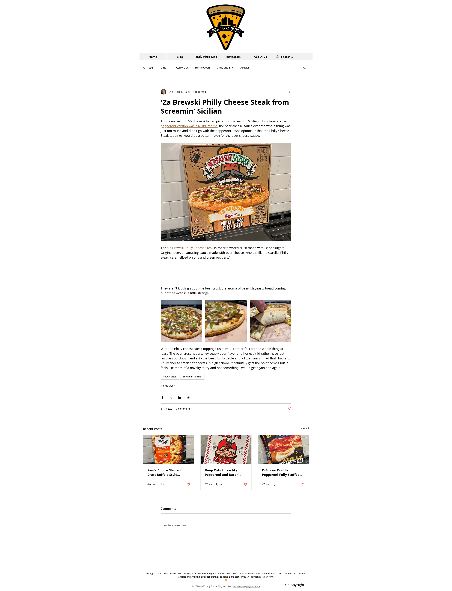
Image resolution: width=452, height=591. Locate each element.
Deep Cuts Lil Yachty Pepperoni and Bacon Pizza (222, 472)
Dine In (164, 67)
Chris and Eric (225, 67)
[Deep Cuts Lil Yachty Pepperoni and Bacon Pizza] (226, 449)
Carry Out (182, 67)
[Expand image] (181, 320)
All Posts (148, 67)
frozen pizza (170, 376)
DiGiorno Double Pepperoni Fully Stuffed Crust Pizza (280, 472)
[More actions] (289, 92)
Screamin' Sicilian (192, 376)
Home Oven (202, 67)
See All (305, 428)
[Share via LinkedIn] (179, 397)
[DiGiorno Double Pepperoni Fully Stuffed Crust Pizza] (283, 449)
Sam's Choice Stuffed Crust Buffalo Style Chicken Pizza (164, 472)
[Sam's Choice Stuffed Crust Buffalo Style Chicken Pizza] (168, 449)
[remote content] (226, 273)
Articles (244, 67)
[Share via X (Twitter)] (171, 397)
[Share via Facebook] (162, 397)
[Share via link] (188, 397)
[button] (304, 67)
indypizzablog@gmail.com (246, 586)
